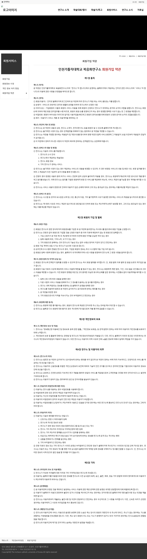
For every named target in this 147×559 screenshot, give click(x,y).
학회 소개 (5, 540)
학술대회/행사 (80, 10)
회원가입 (141, 2)
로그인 (135, 2)
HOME (123, 56)
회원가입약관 (31, 540)
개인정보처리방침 (18, 540)
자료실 (140, 10)
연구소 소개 (63, 10)
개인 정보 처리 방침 (10, 88)
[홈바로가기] (9, 9)
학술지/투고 (96, 10)
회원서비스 (112, 10)
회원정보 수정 (8, 84)
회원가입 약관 (8, 93)
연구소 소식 (127, 10)
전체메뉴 (7, 2)
